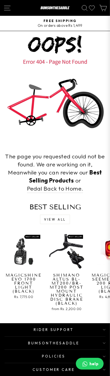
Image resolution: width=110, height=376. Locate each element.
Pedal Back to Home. (55, 188)
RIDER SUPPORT (54, 329)
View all (55, 219)
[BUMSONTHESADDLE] (55, 7)
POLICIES (53, 356)
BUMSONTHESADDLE (53, 343)
